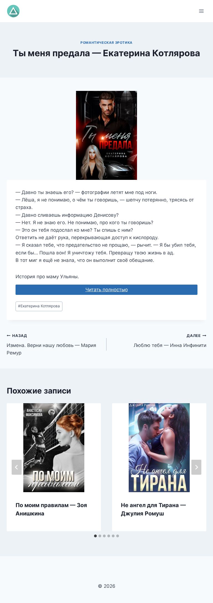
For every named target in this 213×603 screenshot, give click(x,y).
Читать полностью (106, 289)
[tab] (95, 536)
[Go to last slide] (17, 467)
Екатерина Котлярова (39, 306)
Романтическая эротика (106, 42)
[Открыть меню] (201, 11)
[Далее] (196, 467)
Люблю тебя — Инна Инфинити (170, 340)
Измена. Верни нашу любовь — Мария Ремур (51, 344)
